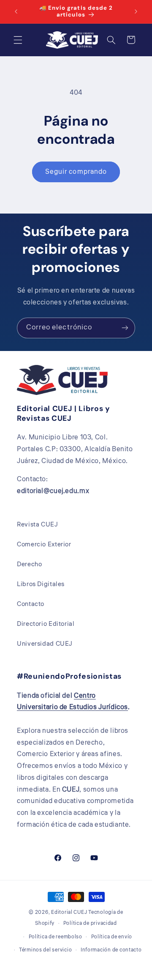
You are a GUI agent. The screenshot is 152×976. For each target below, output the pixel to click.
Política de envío (112, 936)
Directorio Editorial (46, 624)
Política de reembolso (55, 936)
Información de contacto (111, 950)
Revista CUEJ (37, 524)
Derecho (29, 564)
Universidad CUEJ (45, 643)
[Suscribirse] (125, 328)
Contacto (30, 604)
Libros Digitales (41, 584)
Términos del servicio (45, 950)
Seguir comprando (76, 171)
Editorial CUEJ (69, 912)
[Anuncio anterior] (16, 11)
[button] (17, 39)
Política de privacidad (90, 923)
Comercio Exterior (44, 544)
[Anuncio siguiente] (136, 11)
